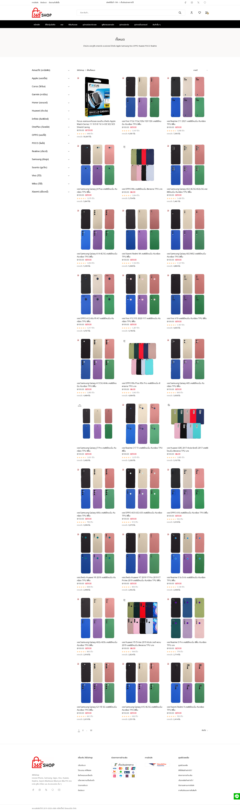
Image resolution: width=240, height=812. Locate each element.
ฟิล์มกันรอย (72, 24)
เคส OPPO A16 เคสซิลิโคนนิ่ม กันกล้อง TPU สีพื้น (187, 512)
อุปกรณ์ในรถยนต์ (140, 24)
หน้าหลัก (37, 24)
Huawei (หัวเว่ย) (40, 110)
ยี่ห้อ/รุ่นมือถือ (50, 24)
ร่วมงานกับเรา (83, 785)
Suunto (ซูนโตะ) (39, 167)
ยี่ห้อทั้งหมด (91, 70)
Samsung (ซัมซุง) (40, 159)
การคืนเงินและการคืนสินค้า (187, 790)
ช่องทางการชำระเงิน (185, 775)
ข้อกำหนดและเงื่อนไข (85, 775)
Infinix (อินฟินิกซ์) (40, 119)
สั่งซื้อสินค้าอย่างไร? (185, 770)
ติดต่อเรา (43, 2)
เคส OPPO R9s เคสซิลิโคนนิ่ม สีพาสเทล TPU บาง (142, 189)
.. (86, 730)
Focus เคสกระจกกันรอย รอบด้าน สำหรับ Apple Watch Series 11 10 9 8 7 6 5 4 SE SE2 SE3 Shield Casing (96, 124)
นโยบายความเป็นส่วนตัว (86, 780)
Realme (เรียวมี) (40, 151)
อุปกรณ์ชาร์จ (124, 24)
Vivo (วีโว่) (36, 175)
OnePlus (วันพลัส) (41, 127)
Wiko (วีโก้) (37, 183)
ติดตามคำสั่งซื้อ (54, 2)
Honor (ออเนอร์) (40, 102)
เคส (61, 24)
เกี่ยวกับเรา (82, 765)
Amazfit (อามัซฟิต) (41, 70)
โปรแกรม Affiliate (84, 770)
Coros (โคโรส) (39, 86)
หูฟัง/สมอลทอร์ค (108, 24)
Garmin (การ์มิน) (40, 94)
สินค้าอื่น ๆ (156, 24)
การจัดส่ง (35, 2)
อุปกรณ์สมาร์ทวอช (89, 24)
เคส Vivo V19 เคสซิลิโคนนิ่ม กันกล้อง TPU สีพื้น (187, 318)
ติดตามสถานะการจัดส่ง (186, 785)
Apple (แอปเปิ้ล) (39, 78)
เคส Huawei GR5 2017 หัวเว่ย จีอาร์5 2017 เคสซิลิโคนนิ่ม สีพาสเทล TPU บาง (187, 449)
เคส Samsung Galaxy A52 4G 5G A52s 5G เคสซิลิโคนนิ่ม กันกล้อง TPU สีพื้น (187, 191)
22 (91, 730)
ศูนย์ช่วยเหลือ (183, 765)
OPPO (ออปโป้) (39, 135)
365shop (80, 70)
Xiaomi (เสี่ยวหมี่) (40, 191)
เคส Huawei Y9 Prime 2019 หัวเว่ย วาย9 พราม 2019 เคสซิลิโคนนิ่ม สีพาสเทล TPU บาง (141, 644)
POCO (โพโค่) (38, 143)
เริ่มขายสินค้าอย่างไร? (185, 780)
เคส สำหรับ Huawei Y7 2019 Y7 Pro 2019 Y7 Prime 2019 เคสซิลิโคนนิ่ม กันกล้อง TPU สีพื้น (141, 579)
